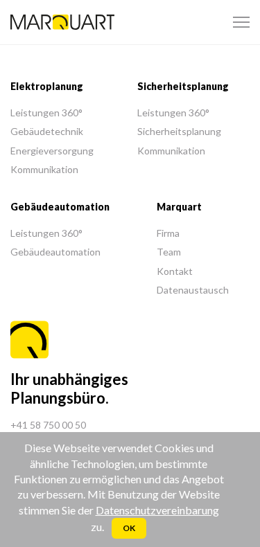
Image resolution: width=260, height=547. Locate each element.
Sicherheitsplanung (179, 131)
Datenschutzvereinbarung (157, 510)
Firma (168, 233)
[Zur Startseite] (62, 22)
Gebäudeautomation (55, 252)
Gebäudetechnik (46, 131)
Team (169, 252)
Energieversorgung (52, 150)
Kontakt (175, 271)
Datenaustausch (193, 290)
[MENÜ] (241, 22)
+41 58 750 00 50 (48, 425)
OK (129, 528)
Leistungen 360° (46, 112)
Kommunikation (44, 169)
